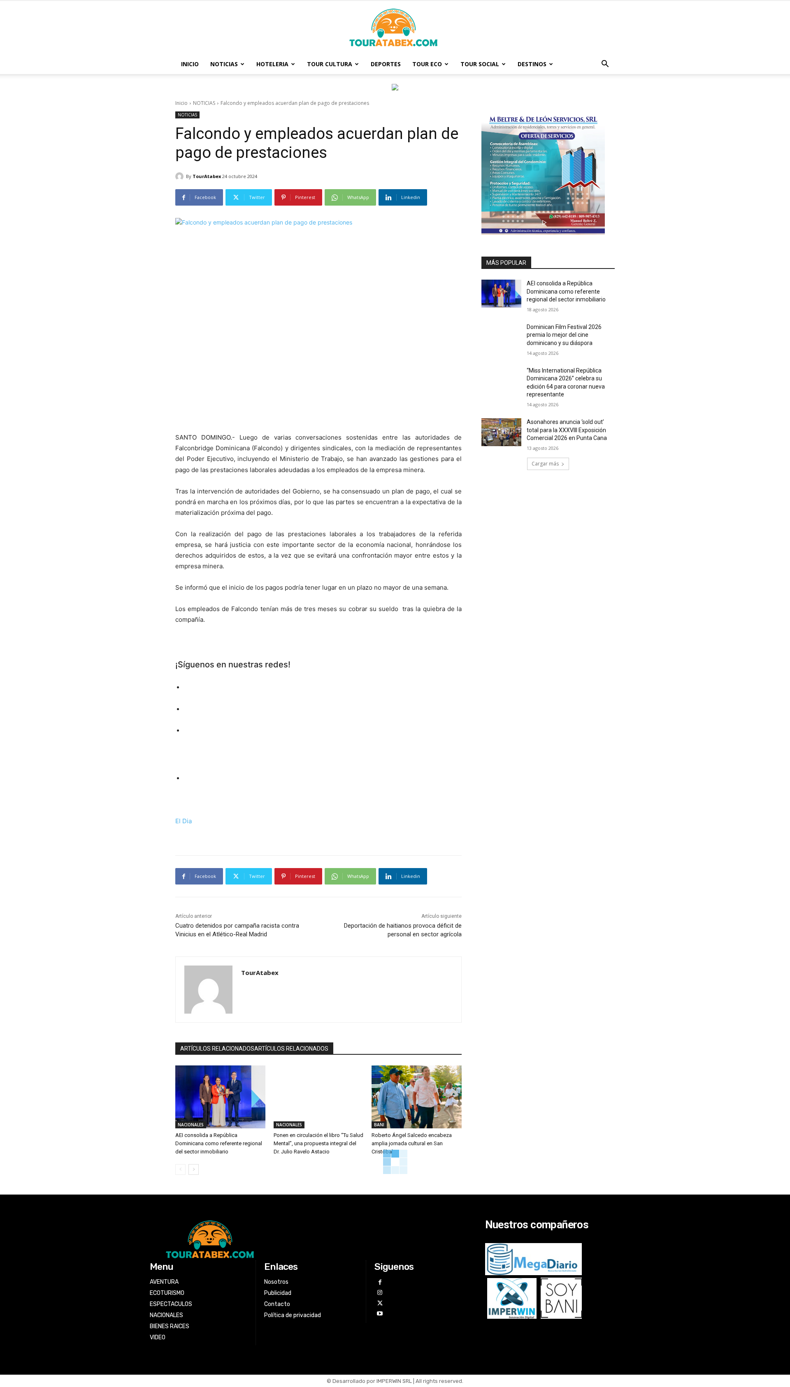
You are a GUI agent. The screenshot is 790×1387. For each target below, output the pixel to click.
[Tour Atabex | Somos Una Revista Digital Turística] (395, 28)
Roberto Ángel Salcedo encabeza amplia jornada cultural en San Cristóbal (412, 1143)
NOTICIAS (224, 64)
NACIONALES (191, 1125)
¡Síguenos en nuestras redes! (232, 664)
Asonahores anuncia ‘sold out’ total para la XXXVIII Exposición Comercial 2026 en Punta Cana (567, 430)
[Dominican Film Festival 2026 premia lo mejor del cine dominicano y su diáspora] (501, 337)
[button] (605, 65)
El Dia (183, 821)
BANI (379, 1125)
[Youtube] (379, 1313)
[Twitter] (379, 1303)
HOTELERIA (272, 64)
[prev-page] (180, 1169)
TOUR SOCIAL (479, 64)
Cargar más (545, 463)
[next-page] (193, 1169)
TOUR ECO (427, 64)
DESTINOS (532, 64)
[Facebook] (379, 1282)
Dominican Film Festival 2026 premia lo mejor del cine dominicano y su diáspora (564, 335)
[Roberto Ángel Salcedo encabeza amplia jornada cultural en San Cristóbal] (417, 1096)
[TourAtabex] (180, 176)
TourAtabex (207, 176)
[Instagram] (379, 1292)
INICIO (190, 64)
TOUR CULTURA (329, 64)
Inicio (181, 103)
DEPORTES (386, 64)
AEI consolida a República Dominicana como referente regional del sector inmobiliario (218, 1143)
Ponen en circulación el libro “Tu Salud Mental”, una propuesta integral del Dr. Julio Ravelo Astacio (318, 1143)
